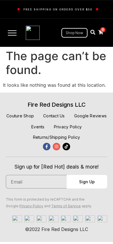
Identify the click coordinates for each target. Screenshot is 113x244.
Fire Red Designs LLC (57, 104)
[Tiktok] (66, 146)
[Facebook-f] (46, 146)
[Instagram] (56, 146)
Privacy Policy (31, 206)
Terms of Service (66, 206)
